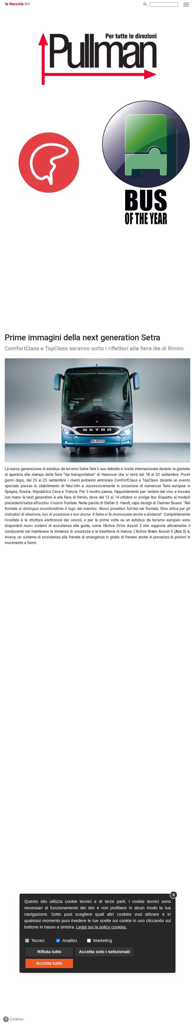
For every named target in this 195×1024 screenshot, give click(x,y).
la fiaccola (14, 4)
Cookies (14, 1019)
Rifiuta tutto (49, 951)
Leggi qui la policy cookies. (101, 927)
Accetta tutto (49, 963)
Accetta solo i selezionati (104, 951)
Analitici (69, 940)
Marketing (102, 940)
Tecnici (37, 940)
